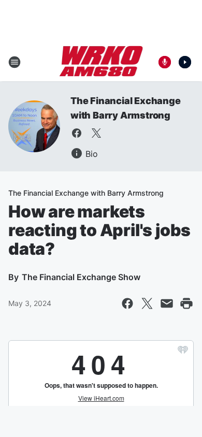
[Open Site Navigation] (14, 62)
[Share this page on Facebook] (127, 303)
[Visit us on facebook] (76, 133)
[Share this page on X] (147, 303)
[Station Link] (101, 62)
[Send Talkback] (164, 62)
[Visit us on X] (96, 133)
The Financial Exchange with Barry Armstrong (86, 192)
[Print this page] (186, 303)
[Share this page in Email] (167, 303)
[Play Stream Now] (185, 62)
